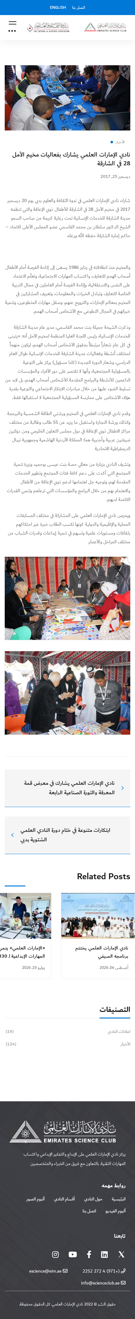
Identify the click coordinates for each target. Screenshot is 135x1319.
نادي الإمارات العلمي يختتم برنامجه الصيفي (101, 952)
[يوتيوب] (72, 1254)
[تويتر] (121, 1256)
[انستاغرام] (55, 1254)
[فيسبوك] (89, 1254)
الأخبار (68, 1044)
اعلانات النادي (68, 1031)
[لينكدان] (104, 1254)
